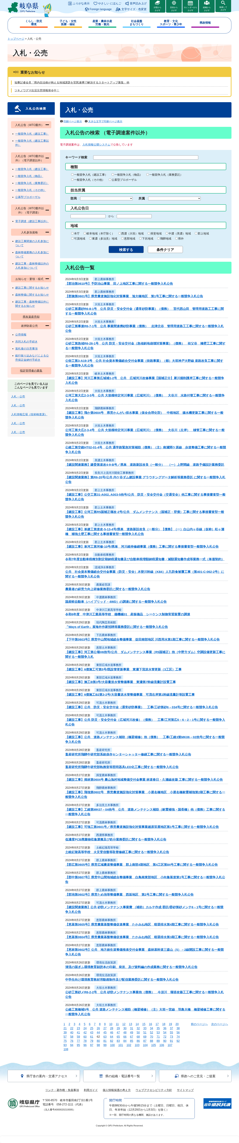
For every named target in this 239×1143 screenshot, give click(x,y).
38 (178, 1028)
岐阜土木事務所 (104, 373)
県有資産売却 (31, 316)
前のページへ (199, 1024)
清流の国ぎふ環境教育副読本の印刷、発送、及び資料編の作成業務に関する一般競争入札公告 (131, 967)
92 (178, 1040)
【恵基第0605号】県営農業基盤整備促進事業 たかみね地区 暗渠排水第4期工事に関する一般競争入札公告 (142, 924)
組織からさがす (207, 8)
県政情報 (205, 22)
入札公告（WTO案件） (29, 125)
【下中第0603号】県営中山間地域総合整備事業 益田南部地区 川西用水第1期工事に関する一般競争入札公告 (142, 639)
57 (65, 1036)
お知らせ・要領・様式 (29, 278)
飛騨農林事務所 (104, 408)
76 (71, 1040)
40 (71, 1032)
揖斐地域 (156, 233)
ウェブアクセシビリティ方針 (154, 1090)
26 (98, 1028)
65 (118, 1036)
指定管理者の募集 (31, 370)
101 (120, 1045)
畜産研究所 (103, 749)
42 (85, 1032)
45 (105, 1032)
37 (171, 1028)
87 (144, 1040)
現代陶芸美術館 (106, 622)
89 (158, 1040)
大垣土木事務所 (104, 304)
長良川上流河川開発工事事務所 (114, 472)
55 (171, 1032)
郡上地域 (203, 233)
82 (111, 1040)
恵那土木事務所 (106, 647)
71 (158, 1036)
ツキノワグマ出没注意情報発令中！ (37, 90)
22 (71, 1028)
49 (131, 1032)
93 (65, 1045)
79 (91, 1040)
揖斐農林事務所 (106, 775)
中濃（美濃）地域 (179, 233)
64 (111, 1036)
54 (164, 1032)
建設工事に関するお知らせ (32, 287)
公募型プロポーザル (124, 179)
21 (65, 1028)
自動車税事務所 (104, 554)
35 (158, 1028)
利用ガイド (91, 1090)
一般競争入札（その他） (89, 179)
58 (71, 1036)
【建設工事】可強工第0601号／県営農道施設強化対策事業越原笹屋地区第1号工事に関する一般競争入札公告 (142, 827)
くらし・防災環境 (33, 23)
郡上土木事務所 (104, 490)
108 (66, 1049)
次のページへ (219, 1024)
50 (138, 1032)
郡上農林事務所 (104, 279)
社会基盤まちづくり (137, 23)
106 (161, 1045)
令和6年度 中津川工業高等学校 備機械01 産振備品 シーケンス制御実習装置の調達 (127, 614)
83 (118, 1040)
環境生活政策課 (106, 962)
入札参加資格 (29, 232)
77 (78, 1040)
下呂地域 (147, 238)
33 (144, 1028)
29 (118, 1028)
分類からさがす (157, 8)
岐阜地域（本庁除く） (100, 233)
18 (163, 1024)
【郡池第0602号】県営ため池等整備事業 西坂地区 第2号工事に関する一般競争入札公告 (129, 894)
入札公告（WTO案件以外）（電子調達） (29, 210)
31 (131, 1028)
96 (85, 1045)
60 (85, 1036)
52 (151, 1032)
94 (71, 1045)
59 (78, 1036)
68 (138, 1036)
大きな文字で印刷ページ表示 (105, 121)
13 (130, 1024)
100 (112, 1045)
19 (170, 1024)
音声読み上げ (138, 3)
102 (128, 1045)
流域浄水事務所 (104, 567)
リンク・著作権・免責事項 (62, 1090)
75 (65, 1040)
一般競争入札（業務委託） (166, 174)
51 (144, 1032)
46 (111, 1032)
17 (157, 1024)
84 (124, 1040)
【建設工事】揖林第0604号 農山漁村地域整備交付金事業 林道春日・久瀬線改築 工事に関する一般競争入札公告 (144, 779)
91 (171, 1040)
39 (65, 1032)
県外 (181, 238)
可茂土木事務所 (106, 702)
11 (117, 1024)
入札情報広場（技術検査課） (29, 414)
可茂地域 (79, 238)
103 (137, 1045)
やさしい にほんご (109, 3)
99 (105, 1045)
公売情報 (20, 334)
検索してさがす (223, 8)
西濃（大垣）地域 (132, 233)
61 (91, 1036)
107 (170, 1045)
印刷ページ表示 (73, 121)
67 (131, 1036)
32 (138, 1028)
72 (164, 1036)
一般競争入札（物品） (128, 174)
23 (78, 1028)
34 (151, 1028)
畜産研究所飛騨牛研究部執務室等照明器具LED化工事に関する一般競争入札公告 (122, 767)
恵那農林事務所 (106, 920)
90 (164, 1040)
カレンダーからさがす (190, 8)
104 (145, 1045)
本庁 (77, 233)
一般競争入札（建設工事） (91, 174)
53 (158, 1032)
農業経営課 (103, 584)
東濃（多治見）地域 (104, 238)
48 (124, 1032)
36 (164, 1028)
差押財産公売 (29, 325)
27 (105, 1028)
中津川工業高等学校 (108, 609)
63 (105, 1036)
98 (98, 1045)
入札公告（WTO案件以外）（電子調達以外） (29, 158)
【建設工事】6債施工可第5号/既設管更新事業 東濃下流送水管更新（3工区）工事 (123, 669)
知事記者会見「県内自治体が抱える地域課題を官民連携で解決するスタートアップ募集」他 (72, 82)
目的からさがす (174, 8)
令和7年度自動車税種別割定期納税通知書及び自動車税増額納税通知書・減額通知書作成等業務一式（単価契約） (144, 559)
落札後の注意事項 (26, 348)
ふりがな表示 (81, 3)
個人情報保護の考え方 (117, 1090)
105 (153, 1045)
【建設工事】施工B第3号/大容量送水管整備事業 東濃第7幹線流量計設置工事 (120, 682)
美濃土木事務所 (104, 460)
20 (177, 1024)
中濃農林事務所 (106, 597)
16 (150, 1024)
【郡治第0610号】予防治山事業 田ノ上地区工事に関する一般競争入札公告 (119, 283)
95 (78, 1045)
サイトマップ (185, 1090)
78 (85, 1040)
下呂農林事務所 (106, 635)
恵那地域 (129, 238)
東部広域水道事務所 (108, 664)
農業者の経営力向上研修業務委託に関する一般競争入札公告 (107, 589)
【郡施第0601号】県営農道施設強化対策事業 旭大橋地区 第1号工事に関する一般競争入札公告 (134, 296)
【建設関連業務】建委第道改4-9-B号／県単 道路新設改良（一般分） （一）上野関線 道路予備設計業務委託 (144, 464)
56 (178, 1032)
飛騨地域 (165, 238)
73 (171, 1036)
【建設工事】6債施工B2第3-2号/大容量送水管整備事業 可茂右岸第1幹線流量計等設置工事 (130, 694)
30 (124, 1028)
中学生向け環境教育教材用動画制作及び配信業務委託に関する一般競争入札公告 (122, 979)
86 (138, 1040)
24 (85, 1028)
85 (131, 1040)
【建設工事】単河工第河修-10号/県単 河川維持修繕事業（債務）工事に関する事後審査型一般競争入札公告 (142, 546)
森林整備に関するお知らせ (32, 294)
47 (118, 1032)
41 (78, 1032)
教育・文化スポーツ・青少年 (171, 23)
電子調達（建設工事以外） (32, 221)
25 (91, 1028)
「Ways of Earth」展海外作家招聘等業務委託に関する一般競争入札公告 (116, 627)
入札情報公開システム (96, 144)
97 (91, 1045)
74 (178, 1036)
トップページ (16, 38)
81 (105, 1040)
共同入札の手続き (26, 341)
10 (110, 1024)
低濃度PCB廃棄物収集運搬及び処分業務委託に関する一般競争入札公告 (115, 839)
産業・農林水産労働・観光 (102, 23)
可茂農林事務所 (106, 822)
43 (91, 1032)
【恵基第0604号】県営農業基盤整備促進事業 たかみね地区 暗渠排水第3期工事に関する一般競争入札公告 (142, 937)
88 (151, 1040)
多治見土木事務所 (107, 805)
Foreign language (101, 9)
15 (143, 1024)
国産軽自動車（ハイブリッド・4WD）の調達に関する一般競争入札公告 (116, 601)
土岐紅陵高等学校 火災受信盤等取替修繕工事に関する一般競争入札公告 (117, 852)
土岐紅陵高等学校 (107, 847)
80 (98, 1040)
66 (124, 1036)
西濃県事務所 (104, 834)
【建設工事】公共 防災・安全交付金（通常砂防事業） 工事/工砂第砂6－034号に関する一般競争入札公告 (141, 707)
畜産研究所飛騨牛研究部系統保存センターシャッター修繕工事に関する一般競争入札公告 (128, 754)
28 (111, 1028)
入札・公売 (18, 396)
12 (123, 1024)
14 (137, 1024)
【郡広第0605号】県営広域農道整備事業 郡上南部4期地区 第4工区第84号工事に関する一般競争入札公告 (141, 864)
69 (144, 1036)
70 (151, 1036)
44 (98, 1032)
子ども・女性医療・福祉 (68, 23)
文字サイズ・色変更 (134, 9)
